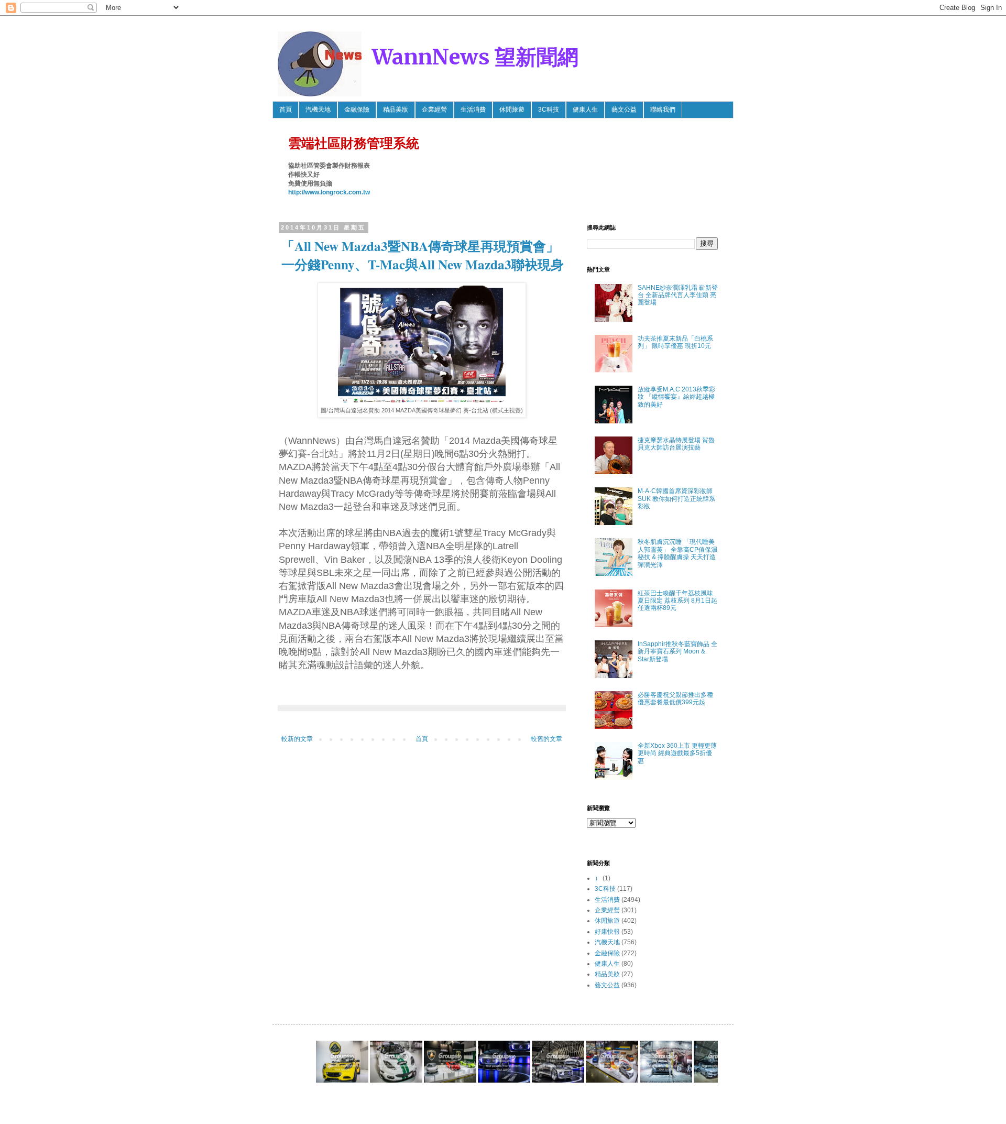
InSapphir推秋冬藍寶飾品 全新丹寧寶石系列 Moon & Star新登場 (677, 651)
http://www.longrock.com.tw (329, 192)
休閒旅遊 (511, 109)
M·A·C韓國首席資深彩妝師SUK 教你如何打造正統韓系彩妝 (676, 498)
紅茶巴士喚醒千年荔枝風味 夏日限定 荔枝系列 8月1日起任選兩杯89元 (677, 601)
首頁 (285, 109)
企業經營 (434, 109)
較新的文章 (297, 739)
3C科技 (548, 109)
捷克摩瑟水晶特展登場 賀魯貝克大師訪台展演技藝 (676, 443)
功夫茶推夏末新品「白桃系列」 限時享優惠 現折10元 (675, 342)
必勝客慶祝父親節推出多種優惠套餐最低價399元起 (675, 698)
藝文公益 (624, 109)
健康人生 (585, 109)
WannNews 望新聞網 (475, 57)
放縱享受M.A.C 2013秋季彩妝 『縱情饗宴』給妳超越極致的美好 (676, 397)
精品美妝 (395, 109)
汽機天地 (318, 109)
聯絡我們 (662, 109)
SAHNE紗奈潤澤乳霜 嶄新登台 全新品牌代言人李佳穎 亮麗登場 (678, 295)
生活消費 (473, 109)
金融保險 (356, 109)
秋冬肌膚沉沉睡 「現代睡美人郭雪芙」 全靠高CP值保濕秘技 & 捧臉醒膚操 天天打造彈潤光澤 (677, 553)
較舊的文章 (546, 739)
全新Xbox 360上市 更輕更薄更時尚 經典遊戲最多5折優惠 (677, 753)
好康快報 (607, 931)
